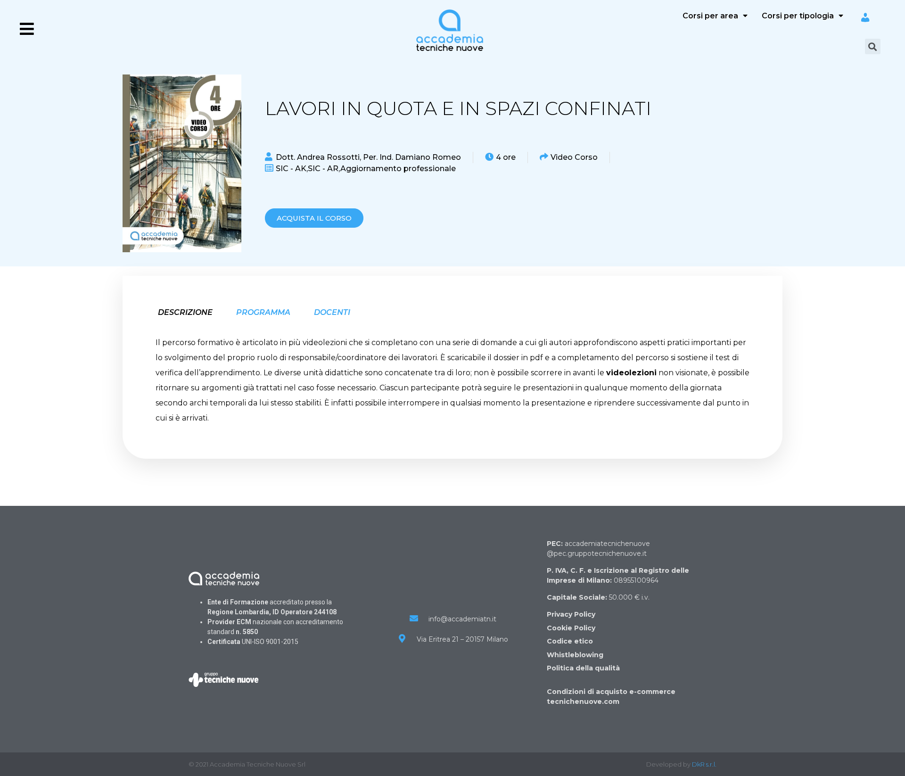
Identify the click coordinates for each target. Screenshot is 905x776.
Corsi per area (710, 15)
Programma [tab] (263, 312)
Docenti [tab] (332, 312)
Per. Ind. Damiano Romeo (412, 157)
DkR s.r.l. (704, 764)
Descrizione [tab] (185, 312)
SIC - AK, (292, 168)
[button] (314, 218)
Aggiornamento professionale (398, 168)
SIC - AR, (324, 168)
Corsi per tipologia (798, 15)
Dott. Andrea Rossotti (318, 157)
